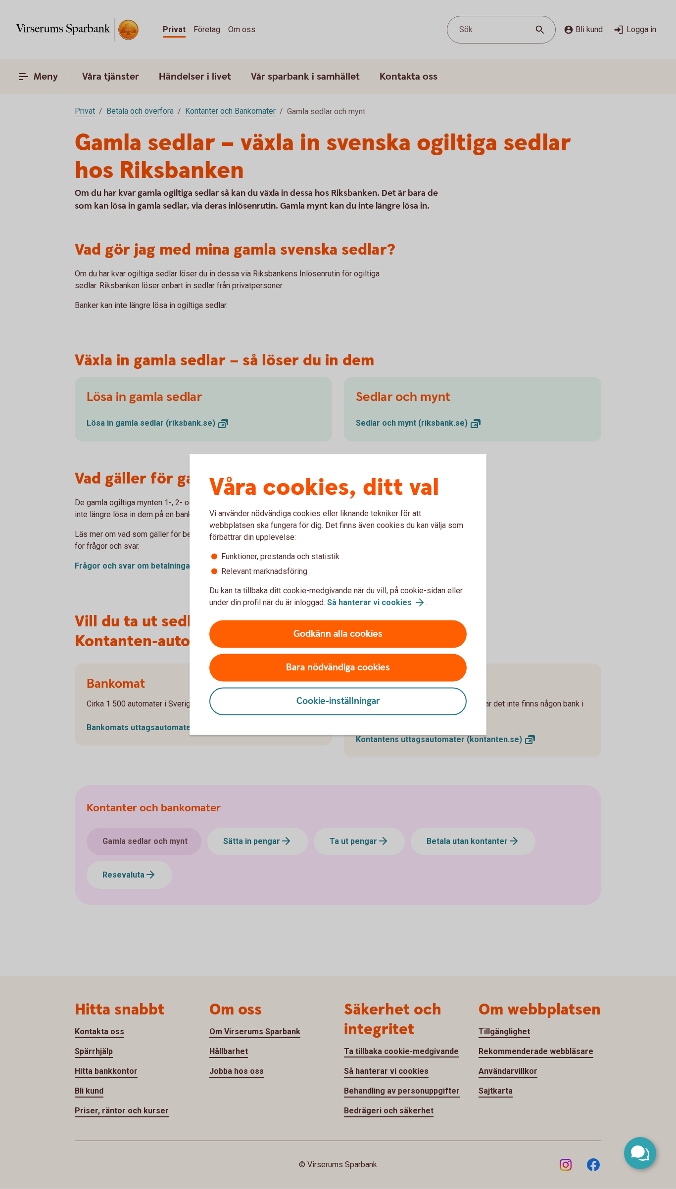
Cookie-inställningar (338, 701)
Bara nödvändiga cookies (338, 667)
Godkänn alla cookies (338, 634)
